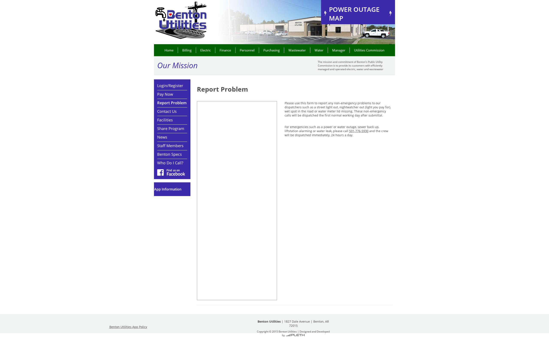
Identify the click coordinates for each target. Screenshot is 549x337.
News (162, 137)
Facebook (171, 172)
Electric (205, 50)
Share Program (170, 128)
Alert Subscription (172, 189)
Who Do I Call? (170, 162)
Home (168, 50)
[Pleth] (295, 335)
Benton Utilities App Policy (128, 327)
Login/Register (170, 85)
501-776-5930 (358, 131)
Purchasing (271, 50)
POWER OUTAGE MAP (354, 14)
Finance (225, 50)
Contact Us (167, 111)
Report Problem (172, 102)
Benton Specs (169, 154)
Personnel (247, 50)
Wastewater (297, 50)
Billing (187, 50)
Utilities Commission (369, 50)
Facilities (165, 119)
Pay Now (165, 94)
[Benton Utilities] (181, 20)
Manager (338, 50)
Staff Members (170, 145)
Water (319, 50)
